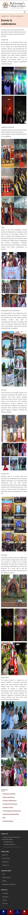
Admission (5, 862)
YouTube (5, 903)
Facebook (5, 893)
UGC (3, 874)
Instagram (5, 897)
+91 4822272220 (8, 842)
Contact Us (5, 865)
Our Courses (6, 858)
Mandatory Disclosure (9, 884)
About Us (5, 855)
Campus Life (5, 16)
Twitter (4, 900)
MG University (6, 877)
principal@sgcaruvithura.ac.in (12, 847)
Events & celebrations (16, 16)
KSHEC (4, 881)
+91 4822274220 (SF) (9, 844)
